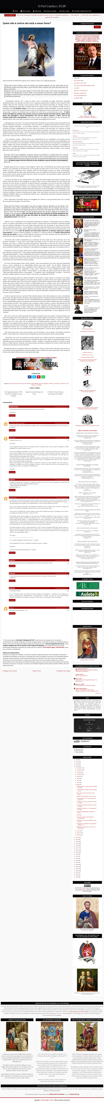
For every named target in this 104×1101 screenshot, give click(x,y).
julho (78, 778)
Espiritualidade (34, 383)
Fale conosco (26, 11)
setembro (79, 774)
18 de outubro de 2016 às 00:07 (61, 573)
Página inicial (37, 671)
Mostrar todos (98, 693)
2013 (77, 856)
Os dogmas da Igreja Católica (91, 220)
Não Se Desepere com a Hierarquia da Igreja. (85, 685)
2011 (77, 858)
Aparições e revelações (79, 90)
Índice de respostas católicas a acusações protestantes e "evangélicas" (87, 117)
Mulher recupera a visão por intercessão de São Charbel (91, 278)
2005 (77, 870)
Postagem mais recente (10, 671)
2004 (77, 872)
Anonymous (75, 130)
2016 (77, 850)
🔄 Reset (89, 730)
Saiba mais (37, 11)
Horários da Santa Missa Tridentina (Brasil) (87, 407)
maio (78, 782)
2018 (77, 845)
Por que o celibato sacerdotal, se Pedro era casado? (92, 268)
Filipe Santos (12, 437)
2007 (77, 866)
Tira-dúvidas (38, 385)
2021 (77, 839)
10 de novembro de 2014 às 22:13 (61, 406)
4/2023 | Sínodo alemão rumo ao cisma (86, 796)
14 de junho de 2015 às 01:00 (61, 497)
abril (78, 784)
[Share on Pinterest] (39, 376)
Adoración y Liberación (82, 668)
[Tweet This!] (34, 376)
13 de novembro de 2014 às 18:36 (61, 479)
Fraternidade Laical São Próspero (79, 1011)
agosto (78, 776)
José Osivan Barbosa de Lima (16, 423)
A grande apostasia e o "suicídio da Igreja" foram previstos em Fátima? (92, 288)
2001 (77, 875)
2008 (77, 864)
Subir (100, 1098)
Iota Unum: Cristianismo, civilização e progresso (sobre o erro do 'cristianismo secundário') (43, 15)
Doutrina (17, 383)
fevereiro (79, 832)
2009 (77, 862)
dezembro (79, 767)
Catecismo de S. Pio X (87, 354)
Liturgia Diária (87, 375)
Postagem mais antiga (63, 671)
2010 (77, 860)
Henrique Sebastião (77, 141)
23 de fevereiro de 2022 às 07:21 (61, 607)
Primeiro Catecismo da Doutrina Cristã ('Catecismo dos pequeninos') (87, 360)
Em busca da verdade (25, 383)
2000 (77, 877)
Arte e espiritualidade (79, 95)
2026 (77, 759)
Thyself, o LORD (80, 684)
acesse (59, 1015)
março (78, 830)
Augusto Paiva (13, 497)
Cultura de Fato (80, 674)
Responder (12, 415)
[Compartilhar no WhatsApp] (43, 376)
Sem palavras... (75, 15)
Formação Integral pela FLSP (82, 11)
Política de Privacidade (56, 1094)
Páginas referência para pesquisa (87, 390)
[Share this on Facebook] (30, 376)
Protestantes (57, 383)
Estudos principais (50, 11)
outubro (79, 772)
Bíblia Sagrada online (87, 329)
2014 (77, 854)
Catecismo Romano (87, 352)
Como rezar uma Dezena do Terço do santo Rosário (91, 249)
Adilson (74, 153)
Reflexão (63, 383)
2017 (77, 848)
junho (78, 780)
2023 (77, 766)
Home (16, 11)
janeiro (78, 834)
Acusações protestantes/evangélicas (83, 85)
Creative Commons (82, 888)
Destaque (12, 383)
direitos (77, 887)
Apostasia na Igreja (78, 93)
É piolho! (86, 306)
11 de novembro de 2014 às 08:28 (61, 437)
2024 (77, 764)
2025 (77, 762)
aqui (69, 1013)
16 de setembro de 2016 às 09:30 (61, 560)
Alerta (75, 88)
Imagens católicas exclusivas (87, 659)
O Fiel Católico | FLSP (52, 6)
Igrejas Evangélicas (43, 383)
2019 (77, 843)
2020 (77, 841)
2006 (77, 868)
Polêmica (51, 383)
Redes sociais (64, 11)
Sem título (79, 815)
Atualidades (77, 98)
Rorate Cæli (79, 678)
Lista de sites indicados (87, 391)
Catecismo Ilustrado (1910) (87, 357)
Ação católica (77, 80)
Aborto (75, 78)
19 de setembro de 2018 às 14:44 (61, 588)
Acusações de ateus (79, 83)
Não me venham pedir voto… (82, 675)
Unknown (11, 608)
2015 (77, 852)
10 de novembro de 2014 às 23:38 (61, 423)
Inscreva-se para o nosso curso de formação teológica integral (36, 357)
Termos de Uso (74, 1094)
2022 (77, 837)
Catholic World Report (81, 688)
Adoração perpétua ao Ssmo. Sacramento (87, 425)
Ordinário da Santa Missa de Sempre (87, 408)
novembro (79, 770)
